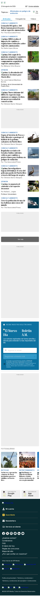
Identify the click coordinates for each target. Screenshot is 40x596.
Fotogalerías (8, 449)
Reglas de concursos (10, 549)
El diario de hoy (8, 546)
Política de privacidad (9, 578)
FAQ (4, 543)
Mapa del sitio (7, 551)
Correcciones (32, 581)
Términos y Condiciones (18, 362)
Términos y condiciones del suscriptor (14, 581)
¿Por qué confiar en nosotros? (14, 554)
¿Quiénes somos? (9, 538)
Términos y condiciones (24, 578)
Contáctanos (7, 541)
